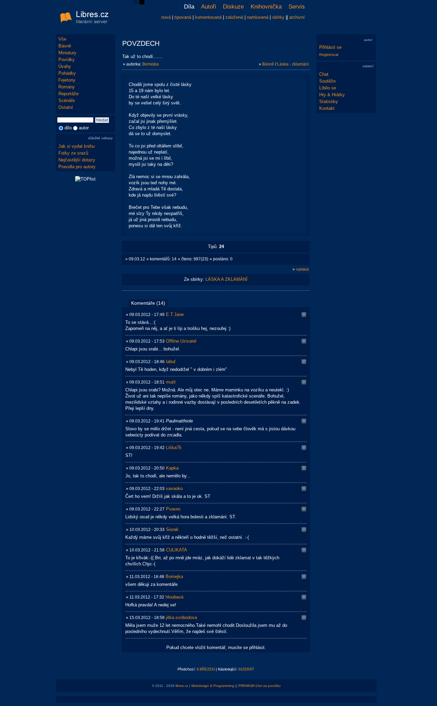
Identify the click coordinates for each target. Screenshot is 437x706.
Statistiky (328, 101)
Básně (64, 45)
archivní (297, 17)
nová (166, 17)
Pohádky (67, 73)
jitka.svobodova (181, 617)
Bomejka (150, 64)
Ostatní (65, 107)
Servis (296, 6)
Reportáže (68, 93)
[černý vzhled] (141, 2)
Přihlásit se (330, 47)
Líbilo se (327, 87)
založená (234, 17)
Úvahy (64, 66)
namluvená (257, 17)
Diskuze (233, 6)
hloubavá (174, 597)
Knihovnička (266, 6)
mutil (170, 382)
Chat (323, 74)
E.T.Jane (175, 314)
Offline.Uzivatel (181, 341)
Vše (62, 39)
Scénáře (66, 100)
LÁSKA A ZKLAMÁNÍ (227, 279)
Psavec (173, 509)
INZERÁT (246, 669)
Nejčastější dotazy (76, 159)
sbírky (278, 17)
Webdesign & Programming (212, 686)
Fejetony (66, 80)
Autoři (208, 6)
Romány (66, 86)
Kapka (172, 468)
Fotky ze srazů (73, 153)
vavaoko (174, 488)
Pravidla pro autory (77, 166)
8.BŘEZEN (206, 669)
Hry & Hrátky (332, 94)
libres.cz (181, 686)
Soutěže (327, 81)
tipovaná (182, 17)
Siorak (172, 529)
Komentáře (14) (148, 303)
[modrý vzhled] (135, 2)
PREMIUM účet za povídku (259, 686)
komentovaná (208, 17)
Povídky (66, 59)
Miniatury (67, 52)
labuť (171, 361)
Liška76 (173, 447)
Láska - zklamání (293, 64)
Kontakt (327, 108)
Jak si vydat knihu (76, 146)
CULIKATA (176, 549)
